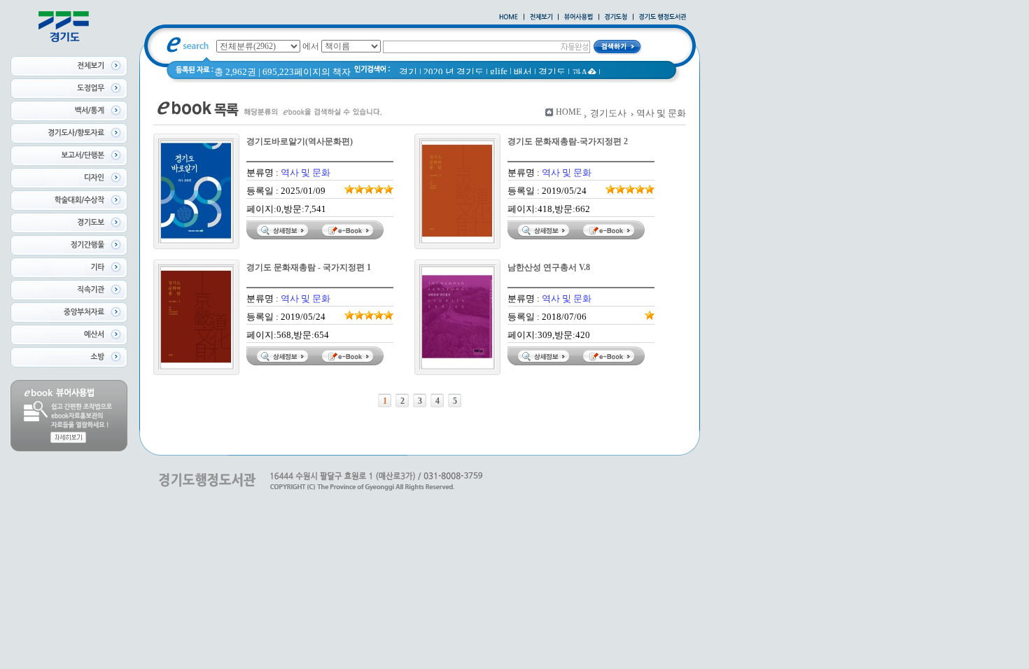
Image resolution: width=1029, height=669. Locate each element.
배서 (523, 71)
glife (498, 71)
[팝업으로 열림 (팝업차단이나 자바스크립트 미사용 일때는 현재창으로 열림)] (578, 17)
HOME (568, 112)
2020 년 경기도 (454, 71)
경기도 (552, 71)
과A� (584, 72)
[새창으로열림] (616, 17)
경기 (408, 71)
